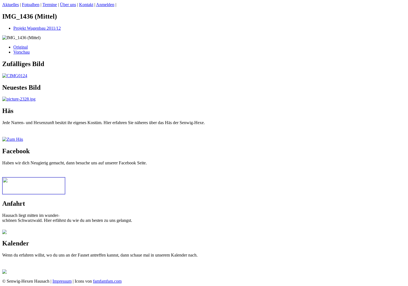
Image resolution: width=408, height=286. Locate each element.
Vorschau (21, 52)
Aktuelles (10, 4)
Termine (49, 4)
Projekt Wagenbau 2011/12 (37, 28)
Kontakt (86, 4)
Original (20, 47)
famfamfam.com (107, 281)
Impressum (62, 281)
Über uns (68, 4)
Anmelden (105, 4)
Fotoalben (30, 4)
